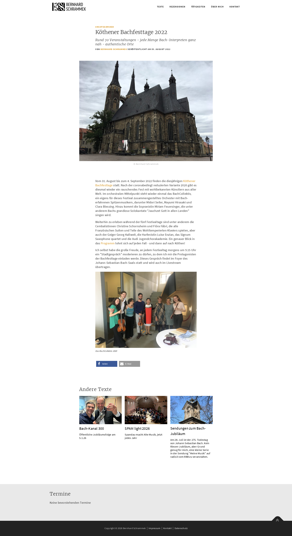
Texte (160, 6)
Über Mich (217, 6)
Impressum (154, 528)
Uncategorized (104, 27)
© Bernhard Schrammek (146, 163)
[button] (106, 364)
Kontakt (234, 6)
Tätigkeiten (198, 6)
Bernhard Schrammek (114, 49)
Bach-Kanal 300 (91, 428)
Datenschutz (181, 528)
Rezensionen (177, 6)
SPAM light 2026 (137, 428)
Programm (108, 243)
